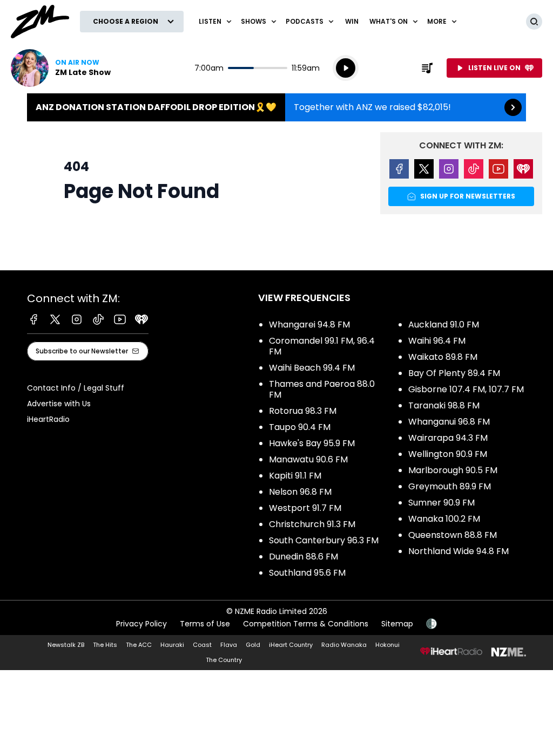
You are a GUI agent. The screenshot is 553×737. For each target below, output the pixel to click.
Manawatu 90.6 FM (308, 459)
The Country (224, 660)
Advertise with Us (59, 403)
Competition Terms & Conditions (305, 623)
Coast (202, 644)
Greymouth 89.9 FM (449, 486)
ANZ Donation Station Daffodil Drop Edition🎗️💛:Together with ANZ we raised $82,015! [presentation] (276, 107)
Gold (253, 644)
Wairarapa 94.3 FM (448, 438)
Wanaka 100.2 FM (444, 519)
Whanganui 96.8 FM (449, 421)
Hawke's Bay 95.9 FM (312, 443)
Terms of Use (205, 623)
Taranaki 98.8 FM (444, 405)
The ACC (139, 644)
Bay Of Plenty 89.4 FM (454, 373)
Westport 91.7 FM (305, 508)
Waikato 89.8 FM (442, 357)
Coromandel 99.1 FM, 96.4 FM (322, 346)
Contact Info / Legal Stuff (75, 388)
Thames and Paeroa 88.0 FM (322, 389)
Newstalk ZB (66, 644)
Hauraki (172, 644)
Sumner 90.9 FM (441, 502)
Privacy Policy (141, 623)
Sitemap (397, 623)
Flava (228, 644)
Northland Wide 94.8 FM (458, 551)
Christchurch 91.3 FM (312, 524)
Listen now (61, 68)
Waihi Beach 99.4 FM (312, 367)
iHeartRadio (48, 419)
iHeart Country (291, 644)
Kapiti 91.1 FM (295, 475)
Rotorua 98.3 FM (302, 411)
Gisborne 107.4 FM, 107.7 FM (466, 389)
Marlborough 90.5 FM (452, 470)
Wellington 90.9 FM (447, 454)
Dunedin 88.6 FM (303, 556)
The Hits (105, 644)
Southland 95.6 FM (307, 573)
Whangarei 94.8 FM (309, 324)
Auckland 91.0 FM (443, 324)
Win (352, 21)
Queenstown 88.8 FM (452, 535)
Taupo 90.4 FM (300, 427)
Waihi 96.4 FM (437, 341)
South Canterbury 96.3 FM (324, 540)
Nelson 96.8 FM (300, 492)
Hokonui (387, 644)
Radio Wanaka (344, 644)
